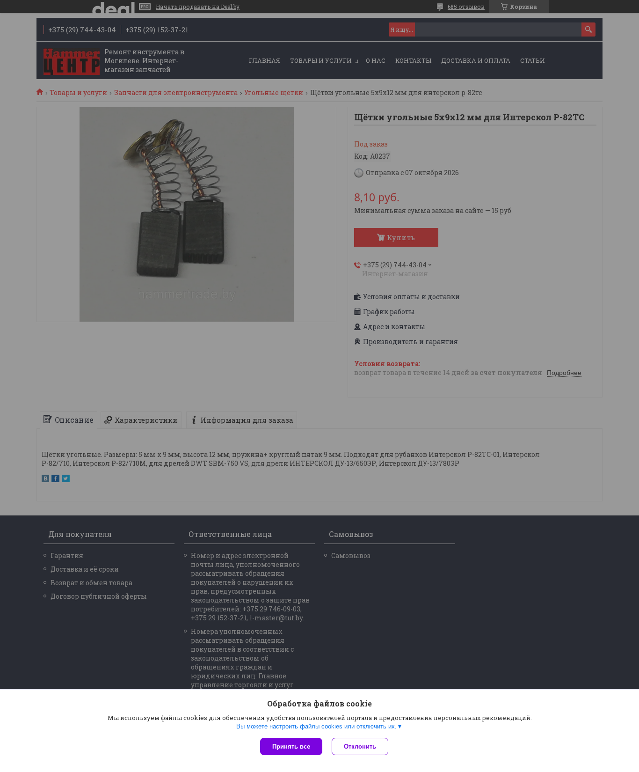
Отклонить (360, 746)
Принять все (291, 746)
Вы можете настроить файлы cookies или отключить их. (316, 726)
